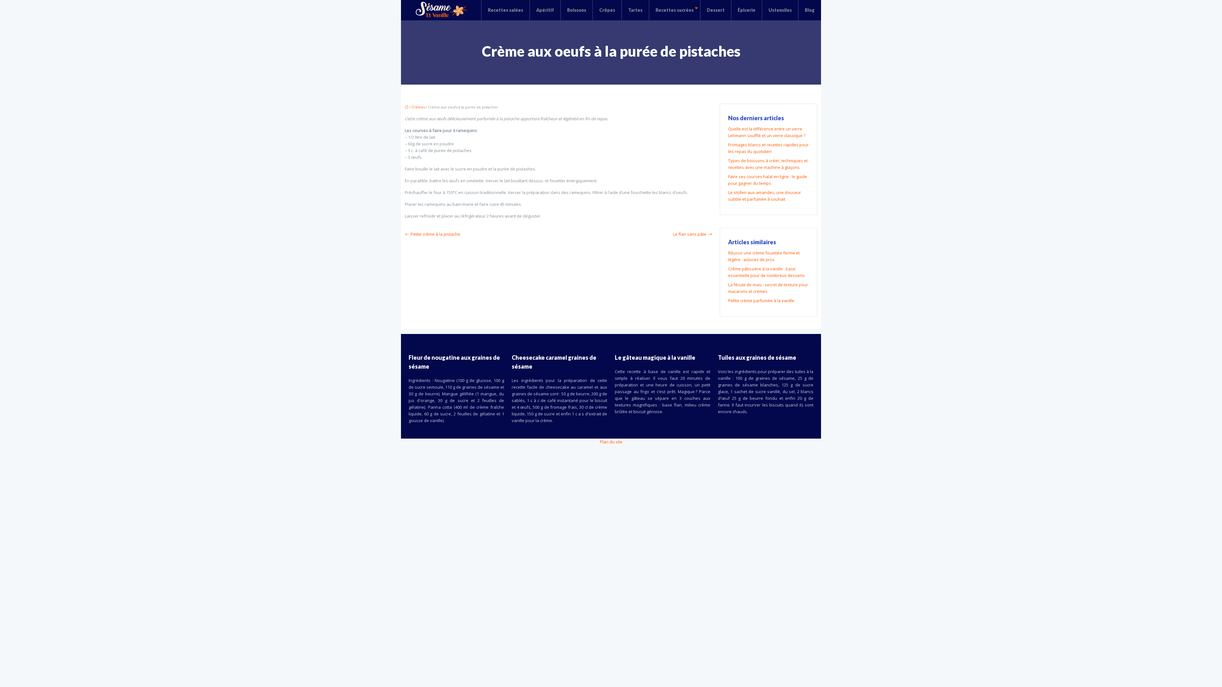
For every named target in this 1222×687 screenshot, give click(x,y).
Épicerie (746, 10)
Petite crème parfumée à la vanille (761, 300)
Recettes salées (505, 10)
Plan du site (611, 442)
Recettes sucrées (675, 10)
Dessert (716, 10)
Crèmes (418, 107)
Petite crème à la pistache (435, 234)
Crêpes (607, 10)
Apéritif (545, 10)
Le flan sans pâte (689, 234)
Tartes (635, 10)
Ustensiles (780, 10)
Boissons (576, 10)
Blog (810, 10)
